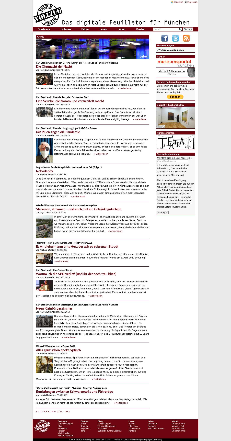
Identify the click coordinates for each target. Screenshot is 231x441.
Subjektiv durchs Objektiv (109, 431)
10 (57, 411)
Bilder (85, 29)
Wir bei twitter (64, 433)
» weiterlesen (125, 88)
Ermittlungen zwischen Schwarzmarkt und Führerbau (74, 390)
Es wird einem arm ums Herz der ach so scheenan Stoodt (77, 244)
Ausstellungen (104, 424)
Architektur (103, 428)
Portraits (132, 431)
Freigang (152, 426)
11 (61, 411)
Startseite (44, 29)
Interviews (133, 426)
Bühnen (66, 29)
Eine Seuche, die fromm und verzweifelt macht (70, 99)
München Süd (178, 428)
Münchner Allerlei (156, 428)
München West (178, 431)
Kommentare (134, 428)
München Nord (178, 424)
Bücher (132, 424)
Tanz (83, 431)
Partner (61, 431)
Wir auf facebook (65, 435)
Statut (60, 426)
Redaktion (178, 2)
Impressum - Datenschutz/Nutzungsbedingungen (133, 440)
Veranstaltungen (65, 424)
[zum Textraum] (175, 147)
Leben (121, 29)
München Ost (178, 426)
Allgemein (85, 428)
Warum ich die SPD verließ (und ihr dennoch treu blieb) (76, 272)
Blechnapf (152, 424)
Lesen (103, 29)
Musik (83, 424)
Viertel (140, 29)
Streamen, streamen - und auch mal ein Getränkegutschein (78, 207)
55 (67, 411)
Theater (84, 426)
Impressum (192, 2)
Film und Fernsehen (107, 426)
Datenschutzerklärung (175, 207)
